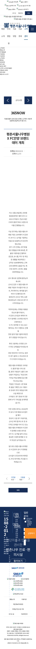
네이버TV (25, 9)
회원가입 (20, 13)
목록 (18, 490)
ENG (28, 13)
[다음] (28, 100)
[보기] (28, 520)
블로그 (26, 2)
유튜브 (13, 9)
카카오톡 (15, 2)
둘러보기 (18, 561)
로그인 (14, 13)
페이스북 (13, 6)
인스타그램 (27, 6)
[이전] (8, 100)
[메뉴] (32, 28)
